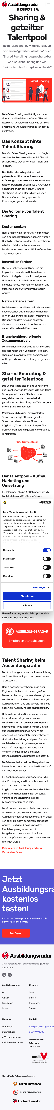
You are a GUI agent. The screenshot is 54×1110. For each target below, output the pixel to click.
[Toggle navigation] (49, 4)
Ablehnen (27, 605)
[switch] (47, 559)
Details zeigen (38, 587)
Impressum (7, 1026)
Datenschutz (8, 1032)
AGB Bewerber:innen (12, 1042)
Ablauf (5, 997)
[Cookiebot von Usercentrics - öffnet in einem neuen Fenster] (39, 502)
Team (31, 992)
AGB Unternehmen (11, 1037)
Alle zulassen (27, 596)
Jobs (31, 1008)
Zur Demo (16, 933)
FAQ (4, 992)
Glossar (5, 1008)
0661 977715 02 (36, 1032)
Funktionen (7, 1003)
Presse (32, 997)
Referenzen (34, 1003)
